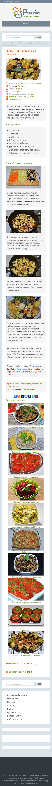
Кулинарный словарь (17, 695)
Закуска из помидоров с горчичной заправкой (26, 603)
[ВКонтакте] (15, 396)
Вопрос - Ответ (14, 716)
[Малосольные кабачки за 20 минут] (26, 514)
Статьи (10, 706)
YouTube (23, 783)
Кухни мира (12, 699)
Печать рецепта (15, 99)
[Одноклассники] (18, 396)
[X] (22, 396)
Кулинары (12, 712)
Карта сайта (32, 781)
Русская (21, 86)
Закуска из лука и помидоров (26, 477)
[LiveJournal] (29, 396)
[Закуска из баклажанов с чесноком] (26, 564)
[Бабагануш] (26, 539)
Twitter (16, 783)
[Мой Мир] (26, 396)
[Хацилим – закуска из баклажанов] (26, 439)
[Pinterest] (36, 396)
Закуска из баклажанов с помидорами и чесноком (26, 630)
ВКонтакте (43, 781)
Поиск (38, 37)
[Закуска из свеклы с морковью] (26, 489)
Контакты (23, 781)
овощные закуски (23, 384)
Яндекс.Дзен (33, 783)
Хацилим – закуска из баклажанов (26, 452)
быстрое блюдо (30, 389)
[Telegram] (33, 396)
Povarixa (18, 89)
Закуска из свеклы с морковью (26, 502)
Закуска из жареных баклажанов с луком (26, 427)
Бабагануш (26, 552)
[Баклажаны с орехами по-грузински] (26, 642)
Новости (11, 702)
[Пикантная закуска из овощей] (26, 70)
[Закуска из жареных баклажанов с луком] (26, 414)
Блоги (10, 709)
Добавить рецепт (15, 719)
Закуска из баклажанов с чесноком (26, 577)
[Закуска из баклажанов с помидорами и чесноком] (26, 616)
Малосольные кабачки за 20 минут (26, 527)
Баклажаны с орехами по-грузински (26, 656)
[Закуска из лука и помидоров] (26, 464)
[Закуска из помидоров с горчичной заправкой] (26, 589)
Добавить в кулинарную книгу (21, 97)
